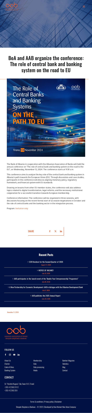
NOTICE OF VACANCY (46, 270)
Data (34, 363)
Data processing (38, 367)
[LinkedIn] (19, 355)
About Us (8, 360)
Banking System (10, 370)
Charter (7, 363)
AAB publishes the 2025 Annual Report (46, 295)
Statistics (65, 363)
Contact (65, 370)
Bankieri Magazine (68, 360)
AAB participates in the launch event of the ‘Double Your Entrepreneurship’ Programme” (46, 278)
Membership (37, 360)
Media (35, 370)
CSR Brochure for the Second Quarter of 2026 (46, 261)
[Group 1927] (11, 3)
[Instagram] (10, 355)
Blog (63, 367)
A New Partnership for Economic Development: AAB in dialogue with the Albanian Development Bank (46, 287)
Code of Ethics (9, 367)
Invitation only (21, 208)
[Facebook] (5, 355)
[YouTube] (14, 355)
